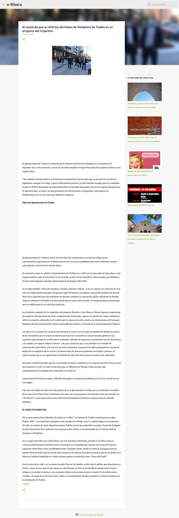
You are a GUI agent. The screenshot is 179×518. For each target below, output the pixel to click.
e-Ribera (14, 4)
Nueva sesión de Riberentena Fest (141, 205)
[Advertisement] (40, 99)
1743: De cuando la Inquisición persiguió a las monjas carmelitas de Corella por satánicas (144, 239)
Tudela (26, 484)
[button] (23, 39)
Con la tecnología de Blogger (91, 514)
